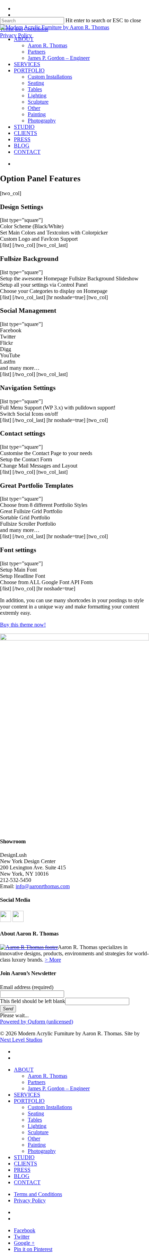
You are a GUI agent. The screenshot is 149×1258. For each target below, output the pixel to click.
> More (53, 960)
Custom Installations (50, 1107)
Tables (35, 1120)
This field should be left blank (32, 1001)
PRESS (22, 1170)
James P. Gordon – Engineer (59, 1088)
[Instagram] (18, 920)
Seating (36, 1113)
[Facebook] (5, 920)
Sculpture (38, 1132)
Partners (36, 1082)
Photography (42, 1151)
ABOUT (24, 1070)
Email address (26, 987)
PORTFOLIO (29, 1101)
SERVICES (27, 1095)
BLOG (21, 1176)
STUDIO (24, 1157)
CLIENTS (25, 1164)
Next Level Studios (21, 1040)
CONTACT (27, 1182)
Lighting (37, 1126)
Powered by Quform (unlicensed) (36, 1022)
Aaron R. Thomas (47, 1076)
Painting (37, 1145)
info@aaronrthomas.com (43, 886)
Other (34, 1138)
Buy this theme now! (23, 625)
